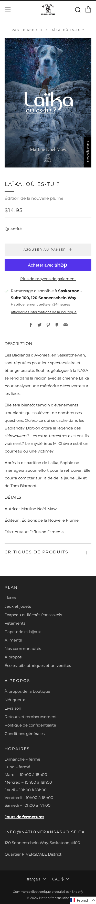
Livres (10, 597)
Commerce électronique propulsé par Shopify (48, 892)
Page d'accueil (27, 30)
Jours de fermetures (24, 816)
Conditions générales (25, 733)
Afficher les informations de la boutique (44, 312)
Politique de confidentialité (30, 725)
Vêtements (15, 623)
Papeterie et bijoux (23, 631)
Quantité (13, 228)
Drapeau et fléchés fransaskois (33, 614)
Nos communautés (23, 648)
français (33, 879)
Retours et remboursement (31, 716)
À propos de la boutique (27, 691)
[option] (48, 102)
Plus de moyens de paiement (48, 278)
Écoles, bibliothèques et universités (38, 665)
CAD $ (57, 879)
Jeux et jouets (18, 606)
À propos (13, 657)
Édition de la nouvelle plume (34, 198)
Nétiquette (15, 699)
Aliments (13, 640)
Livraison (13, 708)
